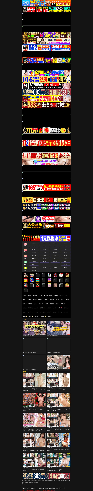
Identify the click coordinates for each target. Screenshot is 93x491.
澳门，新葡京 (42, 312)
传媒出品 (34, 264)
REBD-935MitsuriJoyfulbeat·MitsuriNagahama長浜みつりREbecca (34, 450)
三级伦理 (34, 246)
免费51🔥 (60, 307)
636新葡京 (49, 307)
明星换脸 (44, 258)
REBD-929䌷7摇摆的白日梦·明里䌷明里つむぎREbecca (58, 449)
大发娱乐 (25, 307)
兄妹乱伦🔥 (37, 316)
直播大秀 (60, 312)
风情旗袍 (34, 258)
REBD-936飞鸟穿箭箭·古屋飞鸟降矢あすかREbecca (57, 389)
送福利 (67, 295)
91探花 (44, 252)
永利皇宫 (36, 307)
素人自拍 (65, 246)
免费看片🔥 (42, 307)
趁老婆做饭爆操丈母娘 (28, 335)
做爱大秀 (54, 312)
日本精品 (44, 246)
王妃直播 (30, 303)
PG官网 (29, 295)
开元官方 (25, 312)
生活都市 (34, 267)
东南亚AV (65, 249)
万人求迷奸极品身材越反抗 (29, 370)
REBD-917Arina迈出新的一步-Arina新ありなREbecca (58, 429)
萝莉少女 (65, 243)
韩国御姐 (44, 249)
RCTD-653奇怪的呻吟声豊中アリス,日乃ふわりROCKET (34, 409)
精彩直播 (57, 299)
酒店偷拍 (68, 299)
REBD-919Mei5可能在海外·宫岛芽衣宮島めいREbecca (34, 469)
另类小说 (34, 270)
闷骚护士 (65, 258)
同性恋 (65, 264)
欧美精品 (55, 243)
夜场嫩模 (52, 303)
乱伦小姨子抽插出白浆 (52, 370)
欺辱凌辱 (34, 252)
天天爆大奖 (30, 312)
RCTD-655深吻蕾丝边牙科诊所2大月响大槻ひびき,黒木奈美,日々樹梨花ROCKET (34, 429)
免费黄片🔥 (43, 316)
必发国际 (57, 303)
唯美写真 (55, 261)
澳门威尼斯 (66, 312)
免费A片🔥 (31, 316)
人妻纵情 (55, 267)
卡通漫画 (34, 261)
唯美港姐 (55, 249)
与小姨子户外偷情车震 (52, 335)
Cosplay (55, 246)
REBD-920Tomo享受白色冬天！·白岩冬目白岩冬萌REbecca (34, 389)
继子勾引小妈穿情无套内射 (29, 352)
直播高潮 (52, 299)
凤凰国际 (40, 299)
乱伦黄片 (35, 303)
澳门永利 (46, 295)
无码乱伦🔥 (66, 307)
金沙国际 (36, 312)
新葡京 (24, 299)
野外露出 (65, 252)
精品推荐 (34, 243)
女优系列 (44, 255)
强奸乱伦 (44, 243)
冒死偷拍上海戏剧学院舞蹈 (53, 352)
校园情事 (44, 267)
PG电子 (50, 295)
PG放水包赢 (46, 299)
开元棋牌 (35, 295)
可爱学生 (55, 255)
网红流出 (55, 252)
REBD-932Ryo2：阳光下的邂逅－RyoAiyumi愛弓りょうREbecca (58, 409)
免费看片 (49, 312)
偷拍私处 (41, 303)
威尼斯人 (25, 295)
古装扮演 (34, 255)
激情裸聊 (54, 307)
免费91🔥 (25, 316)
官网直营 (40, 295)
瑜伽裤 (55, 258)
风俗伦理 (65, 267)
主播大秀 (25, 303)
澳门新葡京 (63, 303)
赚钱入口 (49, 316)
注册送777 (62, 295)
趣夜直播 (46, 303)
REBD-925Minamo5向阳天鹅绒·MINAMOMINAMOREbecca (54, 469)
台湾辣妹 (34, 249)
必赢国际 (35, 299)
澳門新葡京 (30, 307)
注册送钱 (56, 295)
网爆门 (65, 261)
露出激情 (44, 261)
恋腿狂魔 (65, 255)
